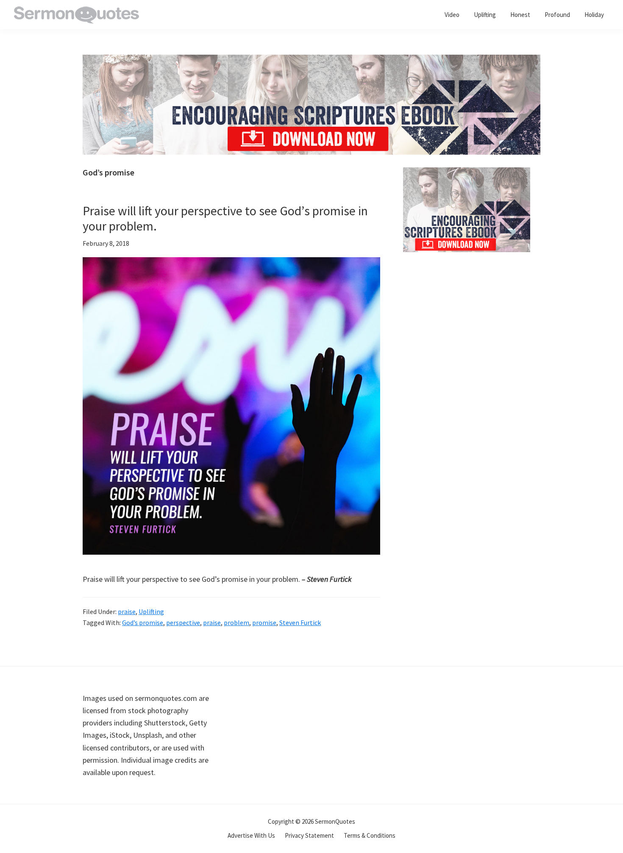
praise (127, 611)
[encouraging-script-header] (311, 61)
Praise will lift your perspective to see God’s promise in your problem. (225, 218)
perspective (183, 622)
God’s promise (142, 622)
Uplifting (151, 611)
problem (236, 622)
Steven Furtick (300, 622)
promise (264, 622)
